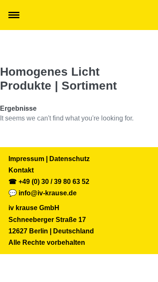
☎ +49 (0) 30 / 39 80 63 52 (48, 181)
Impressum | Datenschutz (49, 158)
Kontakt (21, 170)
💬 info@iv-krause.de (42, 193)
